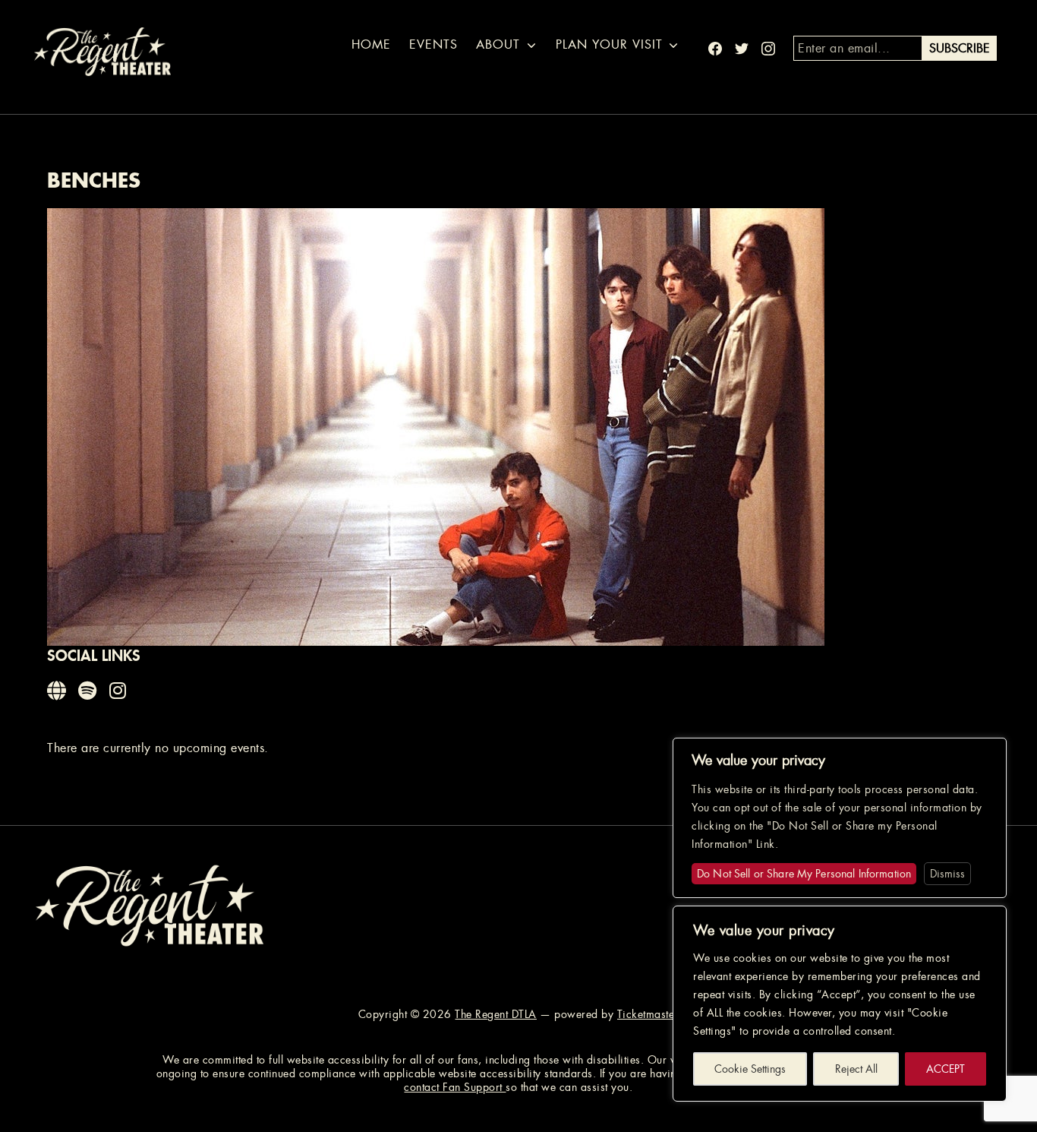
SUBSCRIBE (959, 48)
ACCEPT (945, 1069)
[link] (57, 691)
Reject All (856, 1069)
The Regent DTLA (496, 1014)
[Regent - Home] (149, 904)
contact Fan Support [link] (455, 1087)
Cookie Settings (750, 1069)
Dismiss (947, 874)
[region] (840, 1004)
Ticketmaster (648, 1014)
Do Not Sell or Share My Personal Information (804, 874)
